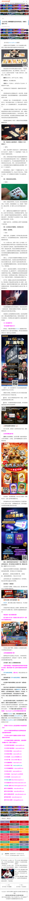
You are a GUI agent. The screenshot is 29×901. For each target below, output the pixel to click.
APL (5, 821)
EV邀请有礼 (4, 831)
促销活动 (5, 844)
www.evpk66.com (17, 765)
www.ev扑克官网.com (16, 756)
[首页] (27, 892)
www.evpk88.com (18, 768)
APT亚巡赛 (14, 821)
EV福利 (24, 829)
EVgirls (24, 821)
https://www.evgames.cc (17, 779)
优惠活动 (24, 842)
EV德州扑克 (24, 824)
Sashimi (10, 713)
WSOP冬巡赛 (5, 839)
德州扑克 (18, 689)
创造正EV (14, 847)
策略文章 (7, 3)
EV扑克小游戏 (7, 779)
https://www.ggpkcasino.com (19, 785)
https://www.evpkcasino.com (18, 782)
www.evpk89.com (9, 720)
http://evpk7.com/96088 (11, 711)
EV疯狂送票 (14, 829)
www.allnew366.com (19, 791)
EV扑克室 (24, 826)
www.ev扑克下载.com (16, 759)
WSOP (5, 602)
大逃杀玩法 (24, 847)
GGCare (17, 328)
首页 (3, 3)
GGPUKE (14, 834)
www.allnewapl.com (17, 797)
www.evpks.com (17, 762)
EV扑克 (4, 826)
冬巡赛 (5, 847)
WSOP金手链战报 (24, 839)
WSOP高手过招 (5, 842)
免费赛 (24, 844)
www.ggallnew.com (18, 800)
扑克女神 (14, 849)
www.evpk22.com (19, 748)
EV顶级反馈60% (14, 831)
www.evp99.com (18, 715)
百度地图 (23, 891)
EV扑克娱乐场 (14, 826)
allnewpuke (14, 855)
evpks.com (5, 824)
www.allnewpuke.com (20, 794)
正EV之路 (24, 849)
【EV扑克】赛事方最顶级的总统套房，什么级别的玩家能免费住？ (21, 867)
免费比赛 (14, 844)
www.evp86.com (12, 42)
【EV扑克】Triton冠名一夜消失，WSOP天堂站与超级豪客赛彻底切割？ (7, 867)
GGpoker (5, 834)
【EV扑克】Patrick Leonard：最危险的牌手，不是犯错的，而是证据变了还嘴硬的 (7, 881)
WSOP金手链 (14, 839)
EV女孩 (14, 824)
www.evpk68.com (17, 771)
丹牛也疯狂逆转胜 (15, 677)
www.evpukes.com (16, 777)
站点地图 (19, 891)
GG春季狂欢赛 (5, 836)
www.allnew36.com (19, 788)
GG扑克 (6, 785)
